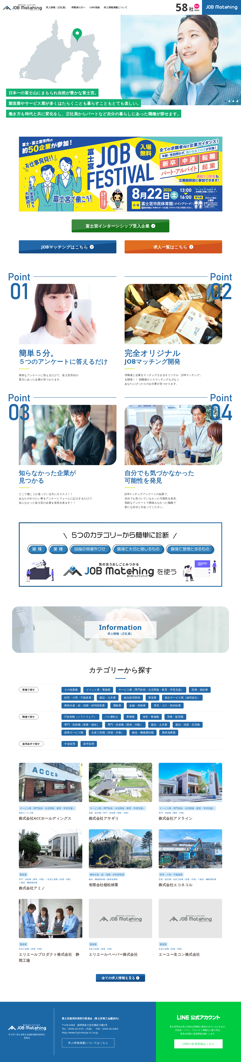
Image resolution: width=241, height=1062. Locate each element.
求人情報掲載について (116, 7)
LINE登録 (95, 7)
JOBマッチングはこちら (64, 247)
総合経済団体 (132, 697)
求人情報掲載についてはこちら (88, 1043)
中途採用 (69, 744)
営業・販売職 (175, 717)
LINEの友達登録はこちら (198, 1044)
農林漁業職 (169, 732)
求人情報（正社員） (56, 7)
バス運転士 (111, 717)
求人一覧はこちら (170, 247)
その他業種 (71, 689)
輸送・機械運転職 (143, 732)
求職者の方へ (78, 7)
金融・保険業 (137, 705)
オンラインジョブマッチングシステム (222, 7)
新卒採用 (88, 744)
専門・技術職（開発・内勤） (125, 724)
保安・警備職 (151, 717)
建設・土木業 (108, 697)
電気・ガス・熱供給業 (167, 705)
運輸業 (117, 705)
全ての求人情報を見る (118, 978)
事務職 (130, 717)
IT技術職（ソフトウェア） (80, 717)
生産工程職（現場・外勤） (107, 732)
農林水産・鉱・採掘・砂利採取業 (84, 705)
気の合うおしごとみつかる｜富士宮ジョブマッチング (22, 7)
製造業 (152, 697)
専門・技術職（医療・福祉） (82, 724)
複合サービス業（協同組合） (182, 697)
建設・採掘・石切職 (187, 724)
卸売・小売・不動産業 (77, 697)
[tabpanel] (180, 60)
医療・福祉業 (200, 689)
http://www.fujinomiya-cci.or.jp (80, 1032)
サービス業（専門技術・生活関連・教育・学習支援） (151, 689)
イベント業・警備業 (98, 689)
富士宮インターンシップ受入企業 (118, 226)
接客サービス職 (73, 732)
